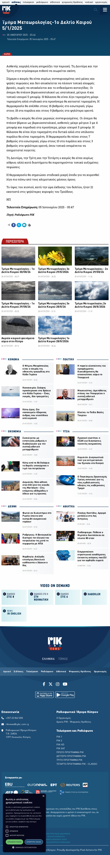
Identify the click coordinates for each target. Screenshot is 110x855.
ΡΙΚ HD (60, 745)
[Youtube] (65, 684)
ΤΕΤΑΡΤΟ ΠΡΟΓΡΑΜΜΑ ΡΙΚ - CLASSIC (76, 764)
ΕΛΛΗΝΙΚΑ (48, 659)
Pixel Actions (87, 850)
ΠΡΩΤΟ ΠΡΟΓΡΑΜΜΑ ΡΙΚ (70, 752)
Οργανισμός (100, 672)
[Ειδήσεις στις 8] (14, 597)
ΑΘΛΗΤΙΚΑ (69, 506)
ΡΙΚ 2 (59, 741)
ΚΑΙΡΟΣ (7, 54)
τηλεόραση (28, 2)
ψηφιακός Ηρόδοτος (72, 2)
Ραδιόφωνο (47, 672)
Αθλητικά (61, 672)
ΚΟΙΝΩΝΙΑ (13, 359)
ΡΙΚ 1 (59, 737)
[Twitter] (50, 684)
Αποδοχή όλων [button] (14, 842)
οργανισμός (101, 2)
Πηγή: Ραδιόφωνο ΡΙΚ (20, 215)
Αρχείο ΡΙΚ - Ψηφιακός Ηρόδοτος (73, 722)
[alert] (24, 823)
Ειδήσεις (18, 672)
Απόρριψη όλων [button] (34, 842)
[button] (7, 827)
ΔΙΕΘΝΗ (12, 506)
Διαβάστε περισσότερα (27, 822)
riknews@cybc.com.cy (17, 724)
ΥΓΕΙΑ (66, 431)
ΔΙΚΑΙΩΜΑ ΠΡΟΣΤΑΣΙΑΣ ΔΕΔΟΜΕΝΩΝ (56, 834)
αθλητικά (55, 2)
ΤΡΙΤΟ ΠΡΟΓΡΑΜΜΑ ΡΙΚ (69, 760)
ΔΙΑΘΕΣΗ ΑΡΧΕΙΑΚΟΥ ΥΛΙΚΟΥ (56, 839)
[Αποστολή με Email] (24, 225)
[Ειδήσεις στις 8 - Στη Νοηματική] (41, 597)
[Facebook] (44, 684)
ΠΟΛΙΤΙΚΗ (68, 359)
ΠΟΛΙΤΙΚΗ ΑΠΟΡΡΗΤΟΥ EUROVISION (56, 842)
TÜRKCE (63, 659)
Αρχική (7, 672)
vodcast (89, 2)
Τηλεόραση (32, 672)
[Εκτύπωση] (29, 224)
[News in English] (14, 614)
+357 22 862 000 (14, 718)
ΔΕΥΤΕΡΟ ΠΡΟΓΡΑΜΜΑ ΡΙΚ (71, 756)
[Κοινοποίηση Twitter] (19, 225)
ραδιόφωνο (42, 2)
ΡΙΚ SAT (60, 749)
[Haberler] (94, 597)
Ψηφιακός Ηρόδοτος (80, 672)
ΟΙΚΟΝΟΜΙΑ (14, 431)
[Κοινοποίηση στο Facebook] (13, 225)
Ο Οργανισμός (63, 718)
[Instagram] (58, 684)
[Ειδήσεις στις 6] (67, 597)
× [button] (43, 796)
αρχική (5, 2)
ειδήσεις (16, 2)
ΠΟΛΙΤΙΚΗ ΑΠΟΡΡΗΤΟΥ (56, 837)
